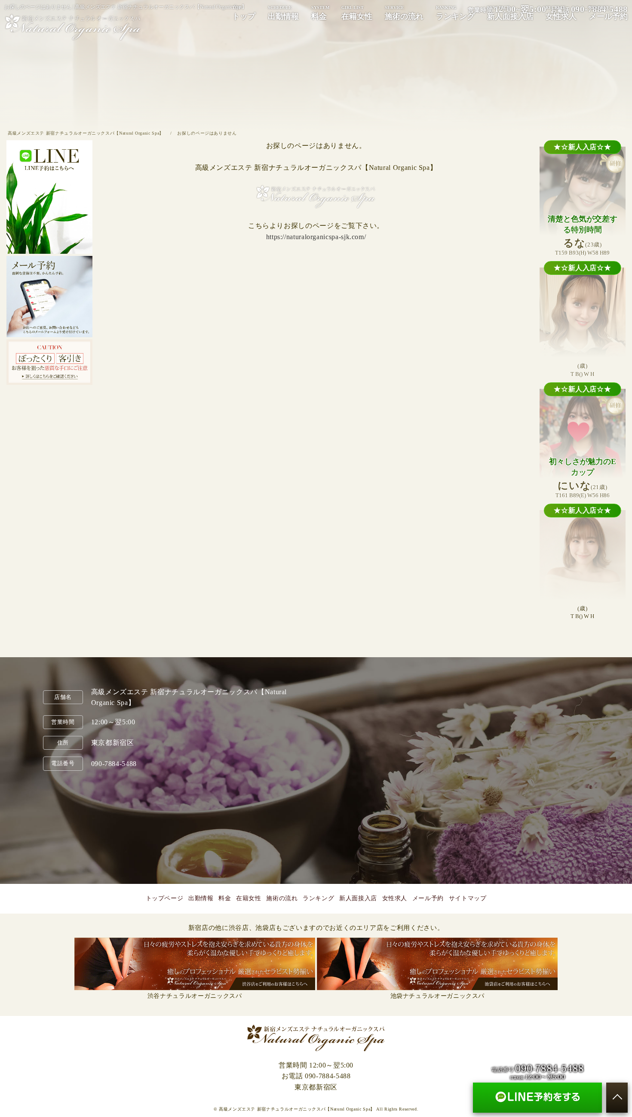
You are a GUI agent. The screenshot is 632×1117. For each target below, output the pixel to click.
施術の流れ (404, 13)
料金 (320, 13)
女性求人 (561, 13)
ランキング (455, 13)
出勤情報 (283, 13)
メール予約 (608, 13)
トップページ (165, 898)
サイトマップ (468, 898)
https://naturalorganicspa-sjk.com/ (316, 236)
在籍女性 (356, 13)
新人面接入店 (510, 13)
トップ (243, 13)
